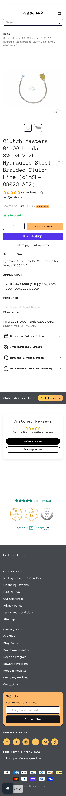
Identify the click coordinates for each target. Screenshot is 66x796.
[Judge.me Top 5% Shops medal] (33, 514)
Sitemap (9, 619)
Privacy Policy (12, 605)
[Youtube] (35, 741)
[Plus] (20, 226)
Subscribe (33, 719)
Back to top (12, 555)
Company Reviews (15, 677)
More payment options (33, 245)
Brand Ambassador (16, 650)
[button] (33, 22)
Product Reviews (14, 670)
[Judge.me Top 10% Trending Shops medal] (48, 514)
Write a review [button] (33, 441)
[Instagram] (25, 741)
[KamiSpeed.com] (33, 13)
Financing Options (16, 585)
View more (11, 312)
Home (6, 33)
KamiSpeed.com (33, 786)
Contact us (11, 684)
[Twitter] (16, 741)
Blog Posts (10, 643)
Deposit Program (15, 657)
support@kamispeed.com (26, 758)
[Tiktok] (54, 741)
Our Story (10, 636)
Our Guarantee (13, 598)
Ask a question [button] (33, 449)
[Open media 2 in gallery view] (38, 128)
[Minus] (6, 226)
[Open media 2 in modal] (33, 88)
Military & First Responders (22, 578)
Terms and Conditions (18, 612)
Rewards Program (15, 663)
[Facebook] (6, 741)
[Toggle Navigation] (6, 13)
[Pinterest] (45, 741)
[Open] (7, 788)
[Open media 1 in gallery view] (28, 128)
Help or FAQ (11, 591)
